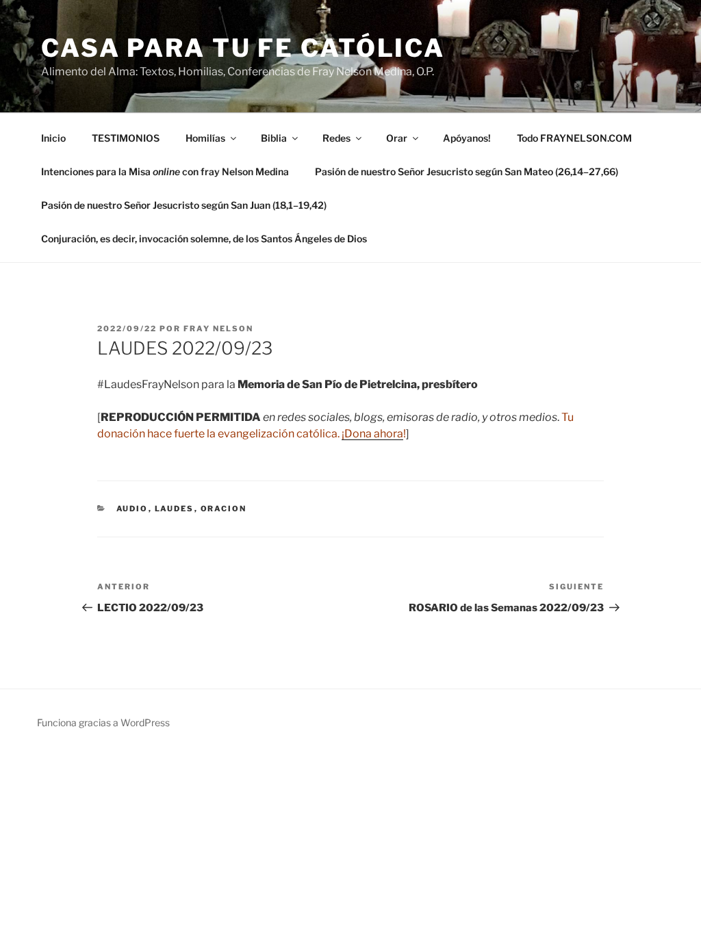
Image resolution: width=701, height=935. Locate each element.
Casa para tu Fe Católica (243, 48)
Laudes (174, 508)
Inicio (53, 138)
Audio (132, 508)
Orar (396, 138)
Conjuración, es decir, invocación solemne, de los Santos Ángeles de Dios (204, 238)
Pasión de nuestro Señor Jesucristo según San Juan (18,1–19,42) (184, 205)
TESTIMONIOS (126, 138)
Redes (336, 138)
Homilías (205, 138)
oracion (224, 508)
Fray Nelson (218, 328)
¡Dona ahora (372, 433)
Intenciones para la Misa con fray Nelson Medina (165, 171)
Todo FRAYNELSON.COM (574, 138)
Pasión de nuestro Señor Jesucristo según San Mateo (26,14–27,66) (466, 171)
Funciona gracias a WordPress (103, 722)
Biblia (274, 138)
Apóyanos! (467, 138)
